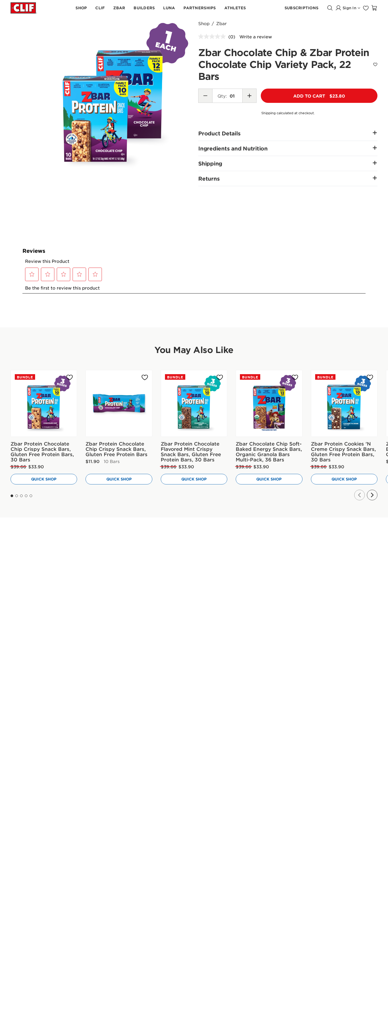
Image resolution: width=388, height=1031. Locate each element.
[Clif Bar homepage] (24, 7)
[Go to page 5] (31, 495)
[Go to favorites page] (366, 8)
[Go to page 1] (12, 495)
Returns (209, 178)
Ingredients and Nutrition (233, 148)
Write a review (255, 36)
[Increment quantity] (249, 96)
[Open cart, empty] (374, 8)
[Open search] (330, 8)
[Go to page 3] (21, 495)
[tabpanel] (115, 94)
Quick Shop (43, 479)
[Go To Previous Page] (359, 495)
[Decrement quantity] (205, 96)
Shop (204, 23)
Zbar (221, 23)
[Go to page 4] (26, 495)
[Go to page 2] (16, 495)
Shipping (210, 163)
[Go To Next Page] (372, 495)
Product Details (219, 133)
